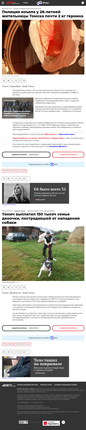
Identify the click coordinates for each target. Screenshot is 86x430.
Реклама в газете (46, 385)
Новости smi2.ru (9, 205)
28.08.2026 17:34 (7, 211)
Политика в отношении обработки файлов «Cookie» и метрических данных (38, 408)
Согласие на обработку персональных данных (30, 405)
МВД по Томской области (10, 76)
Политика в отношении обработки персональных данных (33, 407)
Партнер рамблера (35, 422)
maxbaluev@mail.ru (58, 146)
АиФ (17, 282)
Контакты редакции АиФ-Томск (27, 385)
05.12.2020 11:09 (7, 8)
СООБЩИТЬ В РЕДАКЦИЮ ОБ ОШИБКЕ (65, 385)
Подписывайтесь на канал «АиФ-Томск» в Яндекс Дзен (38, 138)
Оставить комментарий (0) (68, 154)
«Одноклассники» (66, 134)
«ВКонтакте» (50, 134)
